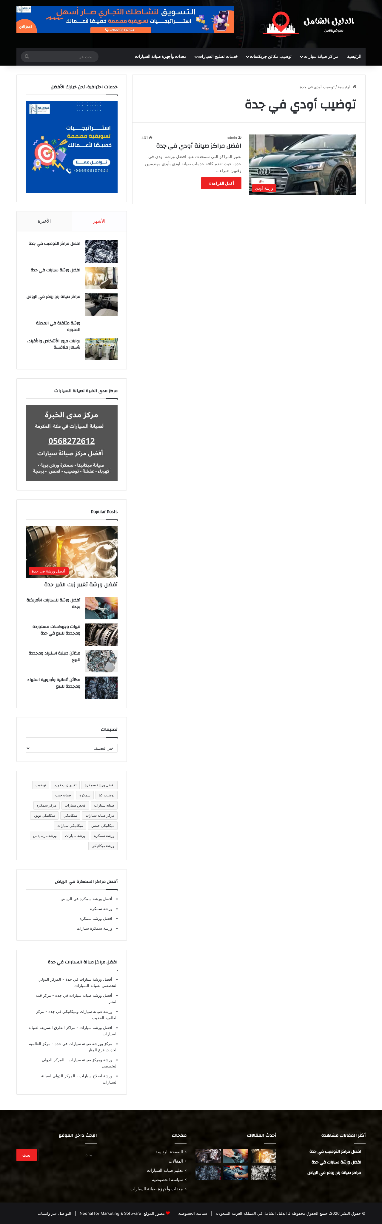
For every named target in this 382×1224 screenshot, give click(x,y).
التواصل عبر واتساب (54, 1213)
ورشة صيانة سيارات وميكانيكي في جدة (79, 1011)
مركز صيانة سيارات (99, 815)
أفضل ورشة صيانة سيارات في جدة (83, 995)
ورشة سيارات (75, 835)
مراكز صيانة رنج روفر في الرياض (53, 297)
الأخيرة (44, 221)
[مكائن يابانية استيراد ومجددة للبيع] (263, 1173)
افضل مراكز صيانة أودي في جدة (198, 145)
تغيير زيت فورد (65, 785)
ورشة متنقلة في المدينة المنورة (58, 326)
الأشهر (99, 221)
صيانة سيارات (104, 805)
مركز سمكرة (46, 805)
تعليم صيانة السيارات (165, 1170)
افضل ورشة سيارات (95, 1027)
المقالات (176, 1161)
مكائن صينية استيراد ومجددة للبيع (54, 656)
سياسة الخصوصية (167, 1179)
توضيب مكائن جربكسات (271, 57)
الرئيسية (354, 57)
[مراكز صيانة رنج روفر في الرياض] (101, 304)
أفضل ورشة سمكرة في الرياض (86, 898)
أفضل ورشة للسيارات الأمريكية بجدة (53, 603)
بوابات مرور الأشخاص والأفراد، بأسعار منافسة (53, 344)
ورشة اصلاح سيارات (95, 1075)
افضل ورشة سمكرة (99, 785)
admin (232, 137)
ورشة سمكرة (104, 835)
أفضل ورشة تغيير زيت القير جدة (81, 584)
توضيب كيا (106, 795)
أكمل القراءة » (221, 183)
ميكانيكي (70, 815)
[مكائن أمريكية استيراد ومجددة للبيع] (208, 1156)
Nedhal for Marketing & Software (109, 1213)
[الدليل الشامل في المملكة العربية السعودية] (310, 24)
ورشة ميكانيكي (103, 846)
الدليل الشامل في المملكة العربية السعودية (250, 1213)
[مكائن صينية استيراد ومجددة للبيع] (101, 661)
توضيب (41, 785)
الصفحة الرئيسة (169, 1151)
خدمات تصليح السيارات (218, 57)
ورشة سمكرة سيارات (94, 928)
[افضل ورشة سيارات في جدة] (101, 278)
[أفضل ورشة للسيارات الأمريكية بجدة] (101, 608)
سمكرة (84, 795)
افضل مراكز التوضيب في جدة (54, 243)
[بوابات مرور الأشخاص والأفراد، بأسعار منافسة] (101, 349)
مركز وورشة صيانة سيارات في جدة (82, 1043)
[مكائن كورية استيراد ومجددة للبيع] (236, 1173)
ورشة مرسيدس (45, 835)
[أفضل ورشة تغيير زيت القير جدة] (263, 1156)
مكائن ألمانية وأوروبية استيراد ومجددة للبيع (53, 683)
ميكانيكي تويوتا (44, 815)
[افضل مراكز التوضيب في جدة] (101, 251)
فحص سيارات (75, 805)
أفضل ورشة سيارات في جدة (88, 979)
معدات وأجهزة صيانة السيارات (161, 57)
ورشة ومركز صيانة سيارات (89, 1059)
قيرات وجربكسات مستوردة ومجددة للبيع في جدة (56, 630)
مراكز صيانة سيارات (321, 57)
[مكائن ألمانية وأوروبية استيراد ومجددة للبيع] (101, 688)
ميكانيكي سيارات (70, 825)
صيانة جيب (63, 795)
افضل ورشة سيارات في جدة (55, 270)
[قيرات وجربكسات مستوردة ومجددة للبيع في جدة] (101, 634)
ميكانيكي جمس (102, 825)
